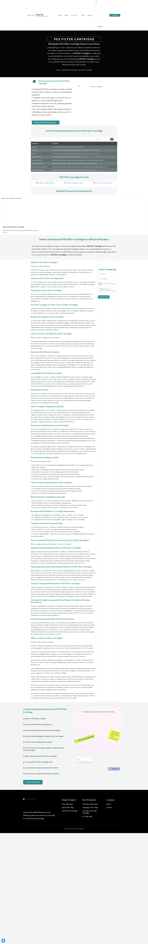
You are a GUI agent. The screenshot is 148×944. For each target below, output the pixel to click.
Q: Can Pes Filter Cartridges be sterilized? (37, 742)
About (108, 804)
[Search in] (114, 139)
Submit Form (104, 297)
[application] (78, 15)
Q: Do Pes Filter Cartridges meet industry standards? (41, 774)
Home (58, 70)
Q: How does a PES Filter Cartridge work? (37, 724)
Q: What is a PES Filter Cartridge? (34, 719)
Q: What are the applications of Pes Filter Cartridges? (41, 730)
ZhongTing (39, 15)
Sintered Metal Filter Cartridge (13, 227)
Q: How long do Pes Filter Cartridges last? (38, 762)
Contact (109, 807)
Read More (5, 232)
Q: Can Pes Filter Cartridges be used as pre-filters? (41, 768)
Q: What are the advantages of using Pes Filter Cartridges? (43, 736)
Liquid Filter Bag (67, 807)
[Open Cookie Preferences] (3, 942)
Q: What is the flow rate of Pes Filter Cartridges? (40, 756)
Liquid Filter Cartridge (69, 70)
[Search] (111, 139)
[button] (107, 15)
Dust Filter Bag (67, 804)
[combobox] (100, 283)
